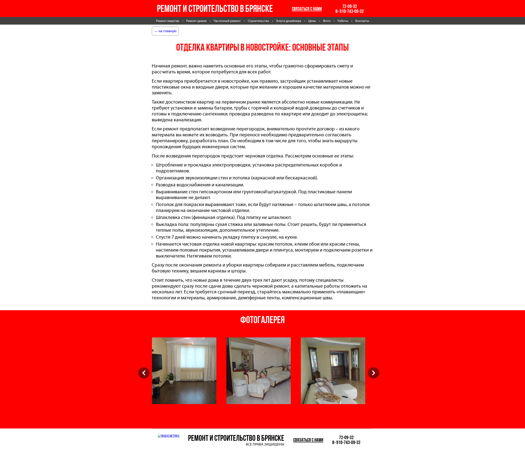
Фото (327, 21)
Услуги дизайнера (288, 21)
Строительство (258, 21)
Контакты (362, 21)
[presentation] (144, 373)
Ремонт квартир (167, 21)
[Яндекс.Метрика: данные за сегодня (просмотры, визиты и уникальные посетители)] (168, 435)
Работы (343, 21)
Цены (312, 21)
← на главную (165, 31)
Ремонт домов (196, 21)
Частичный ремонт (227, 21)
